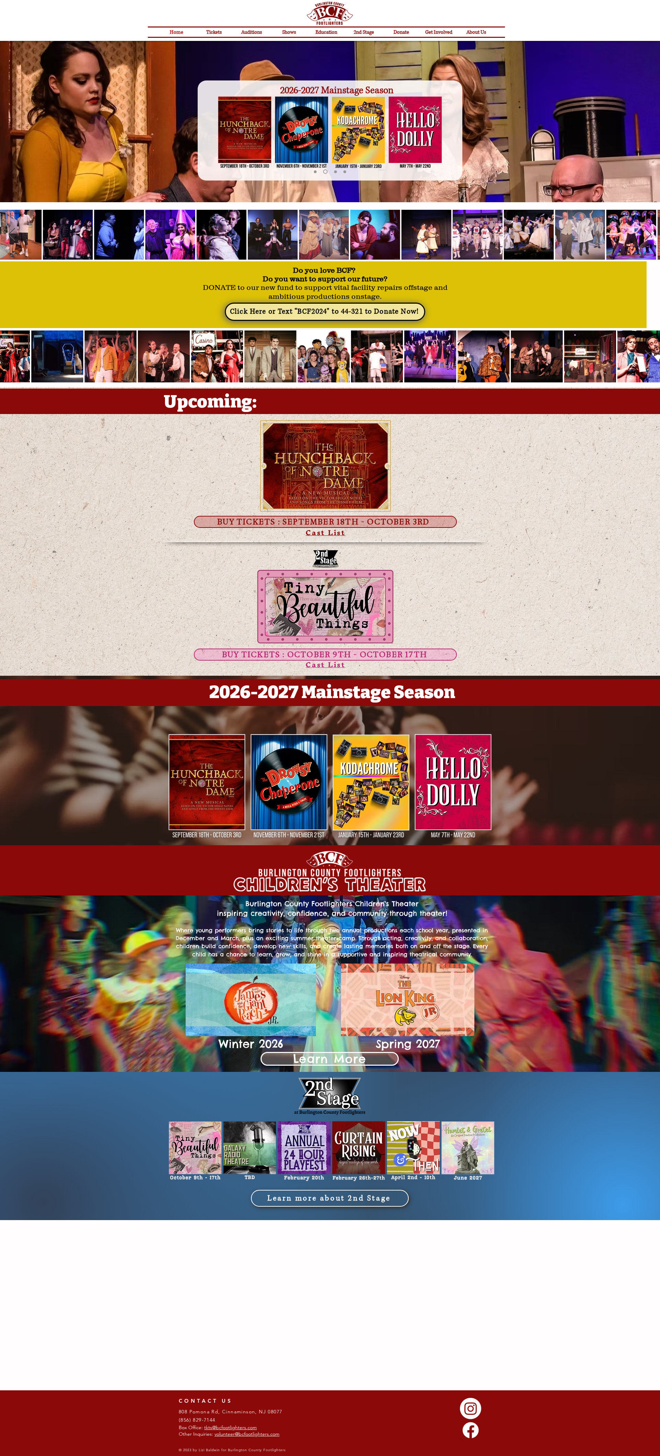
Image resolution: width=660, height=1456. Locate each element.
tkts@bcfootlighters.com (230, 1405)
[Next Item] (648, 234)
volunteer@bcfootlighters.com (246, 1411)
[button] (439, 32)
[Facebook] (470, 1407)
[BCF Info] (315, 171)
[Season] (324, 171)
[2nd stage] (333, 171)
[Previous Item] (12, 234)
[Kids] (344, 172)
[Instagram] (470, 1386)
